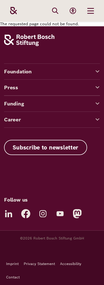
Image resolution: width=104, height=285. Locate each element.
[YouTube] (60, 213)
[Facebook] (25, 213)
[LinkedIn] (8, 213)
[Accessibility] (73, 11)
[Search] (55, 11)
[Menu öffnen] (90, 11)
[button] (52, 71)
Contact (13, 277)
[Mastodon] (77, 213)
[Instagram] (42, 213)
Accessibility (70, 263)
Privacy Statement (39, 263)
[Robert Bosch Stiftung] (29, 44)
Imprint (12, 263)
